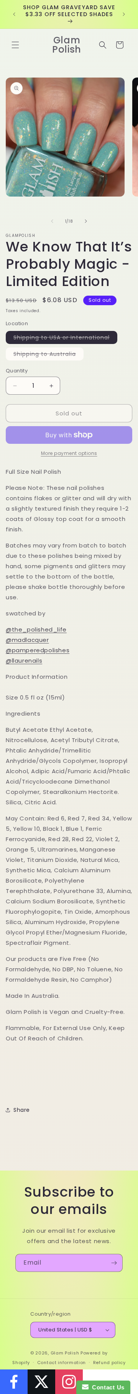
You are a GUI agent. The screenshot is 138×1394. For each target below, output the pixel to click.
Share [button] (21, 1110)
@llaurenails (24, 660)
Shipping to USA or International (65, 338)
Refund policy (109, 1362)
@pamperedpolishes (37, 650)
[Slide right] (85, 221)
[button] (15, 44)
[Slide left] (52, 221)
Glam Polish (65, 1353)
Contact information (61, 1362)
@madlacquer (27, 640)
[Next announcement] (123, 14)
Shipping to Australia (48, 355)
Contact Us (107, 1387)
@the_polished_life (36, 629)
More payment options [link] (69, 453)
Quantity (17, 370)
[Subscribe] (113, 1263)
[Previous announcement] (14, 14)
